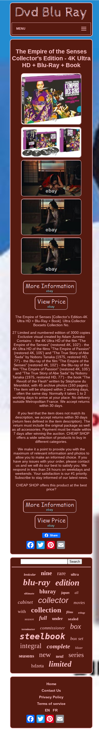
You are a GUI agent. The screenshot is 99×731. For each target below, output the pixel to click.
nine (46, 573)
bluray (47, 591)
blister (79, 648)
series (76, 655)
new (45, 655)
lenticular (30, 574)
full (43, 618)
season (29, 619)
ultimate (29, 593)
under (57, 618)
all (76, 593)
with (22, 611)
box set (76, 638)
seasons (26, 656)
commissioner (52, 628)
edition (67, 582)
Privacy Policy (51, 697)
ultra (75, 574)
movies (79, 602)
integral (31, 646)
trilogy (81, 612)
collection (46, 610)
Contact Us (51, 690)
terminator (28, 629)
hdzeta (37, 665)
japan (65, 593)
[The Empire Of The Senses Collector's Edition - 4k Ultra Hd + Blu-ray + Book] (51, 99)
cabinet (25, 602)
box (75, 626)
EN (47, 710)
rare (61, 573)
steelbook (42, 636)
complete (58, 646)
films (69, 612)
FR (55, 710)
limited (60, 664)
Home (51, 684)
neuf (59, 656)
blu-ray (36, 582)
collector (53, 600)
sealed (73, 619)
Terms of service (51, 704)
